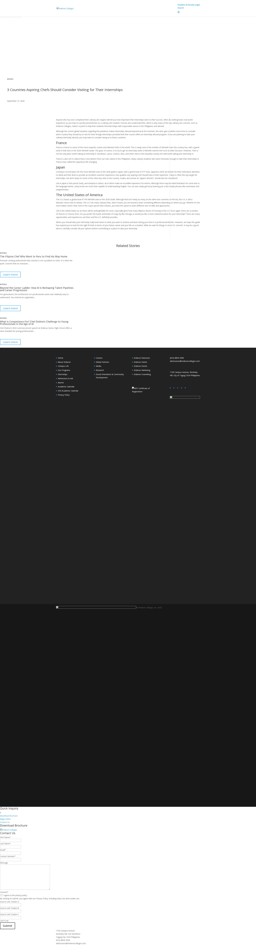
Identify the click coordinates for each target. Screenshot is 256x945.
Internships (62, 374)
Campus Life (63, 366)
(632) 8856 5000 (177, 358)
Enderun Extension (142, 358)
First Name (5, 837)
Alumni (61, 382)
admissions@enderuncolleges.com (185, 361)
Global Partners (102, 362)
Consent (4, 892)
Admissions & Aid (65, 378)
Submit (7, 926)
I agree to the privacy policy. (15, 895)
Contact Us (5, 822)
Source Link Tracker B (9, 908)
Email (3, 850)
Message (4, 862)
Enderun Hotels (140, 362)
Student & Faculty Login (189, 4)
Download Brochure (8, 816)
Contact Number (7, 856)
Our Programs (64, 370)
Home (60, 358)
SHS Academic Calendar (68, 390)
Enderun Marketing (142, 370)
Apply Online (5, 819)
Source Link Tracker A (9, 901)
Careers (99, 358)
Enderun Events (140, 366)
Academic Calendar (66, 386)
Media (98, 366)
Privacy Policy (64, 395)
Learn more (10, 274)
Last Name (5, 843)
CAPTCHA (4, 921)
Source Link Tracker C (9, 914)
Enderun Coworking (142, 374)
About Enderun (64, 362)
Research (100, 370)
